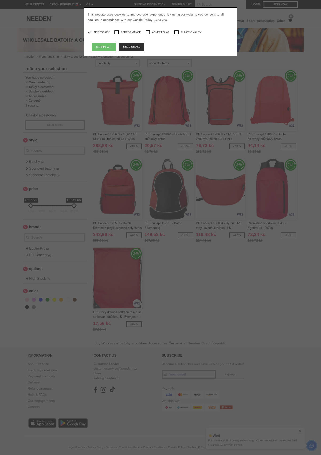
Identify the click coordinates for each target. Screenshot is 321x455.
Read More (161, 20)
